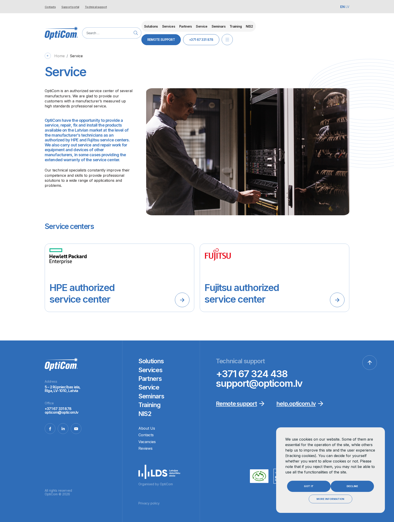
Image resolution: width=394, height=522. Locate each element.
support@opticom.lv (259, 383)
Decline (352, 486)
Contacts (50, 7)
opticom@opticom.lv (61, 412)
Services (168, 26)
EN (342, 7)
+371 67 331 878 (201, 40)
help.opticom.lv (296, 404)
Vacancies (147, 441)
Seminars (219, 26)
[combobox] (111, 33)
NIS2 (249, 26)
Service (201, 26)
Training (236, 26)
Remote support (236, 404)
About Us (146, 428)
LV (347, 7)
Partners (185, 26)
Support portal (70, 7)
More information (330, 499)
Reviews (145, 448)
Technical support (96, 7)
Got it (309, 486)
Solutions (151, 26)
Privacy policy (149, 503)
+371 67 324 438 (252, 374)
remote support (161, 40)
